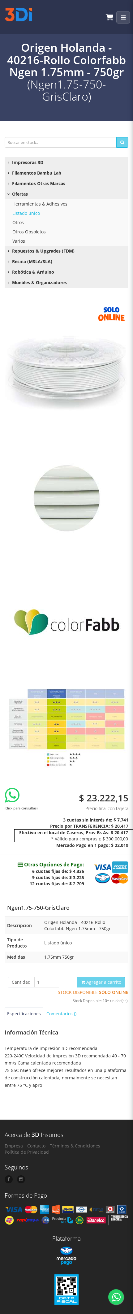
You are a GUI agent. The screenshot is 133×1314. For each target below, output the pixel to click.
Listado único (26, 213)
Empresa (14, 1146)
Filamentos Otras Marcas (38, 183)
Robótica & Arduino (32, 272)
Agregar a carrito (103, 982)
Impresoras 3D (27, 162)
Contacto (36, 1146)
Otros (18, 222)
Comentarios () (61, 1014)
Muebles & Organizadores (39, 282)
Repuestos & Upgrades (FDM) (43, 251)
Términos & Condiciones (75, 1146)
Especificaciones (24, 1014)
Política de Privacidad (27, 1152)
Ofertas (19, 194)
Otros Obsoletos (29, 232)
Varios (18, 241)
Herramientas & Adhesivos (39, 204)
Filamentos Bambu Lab (36, 173)
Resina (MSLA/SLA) (31, 261)
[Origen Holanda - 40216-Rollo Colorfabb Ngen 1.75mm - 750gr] (66, 365)
